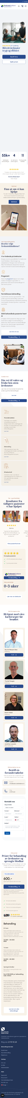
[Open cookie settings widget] (2, 1095)
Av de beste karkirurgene (14, 160)
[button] (25, 6)
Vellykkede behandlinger (5, 160)
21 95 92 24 (12, 1042)
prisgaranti (9, 279)
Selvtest (14, 202)
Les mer (6, 431)
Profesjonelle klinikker (22, 160)
